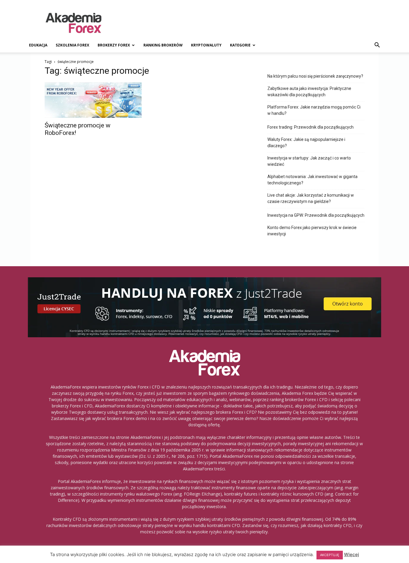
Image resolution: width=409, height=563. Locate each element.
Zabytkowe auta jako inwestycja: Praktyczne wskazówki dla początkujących (309, 91)
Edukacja (38, 45)
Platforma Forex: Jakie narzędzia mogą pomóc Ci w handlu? (313, 110)
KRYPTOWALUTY (206, 45)
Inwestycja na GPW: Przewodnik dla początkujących (315, 215)
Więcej (351, 554)
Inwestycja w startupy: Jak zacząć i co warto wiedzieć (309, 161)
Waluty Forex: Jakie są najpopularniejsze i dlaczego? (306, 142)
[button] (377, 46)
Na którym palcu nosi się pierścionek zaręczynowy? (315, 76)
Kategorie (240, 45)
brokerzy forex (114, 45)
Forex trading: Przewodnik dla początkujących (310, 127)
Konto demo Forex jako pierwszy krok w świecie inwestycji (312, 230)
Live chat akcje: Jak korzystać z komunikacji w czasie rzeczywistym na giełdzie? (310, 198)
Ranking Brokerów (163, 45)
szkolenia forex (72, 45)
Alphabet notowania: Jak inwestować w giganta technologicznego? (312, 179)
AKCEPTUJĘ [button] (329, 555)
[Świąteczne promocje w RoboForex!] (93, 100)
